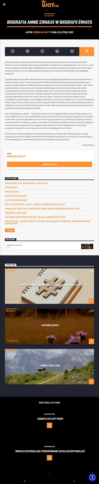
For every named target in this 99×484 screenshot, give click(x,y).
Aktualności (49, 16)
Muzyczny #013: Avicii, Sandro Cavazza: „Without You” (26, 183)
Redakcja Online (12, 300)
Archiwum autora (49, 164)
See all (10, 230)
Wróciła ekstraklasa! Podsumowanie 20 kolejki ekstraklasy (50, 451)
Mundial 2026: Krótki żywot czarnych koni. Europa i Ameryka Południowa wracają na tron (42, 208)
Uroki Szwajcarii (12, 191)
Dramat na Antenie (14, 245)
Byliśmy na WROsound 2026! (16, 196)
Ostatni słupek (11, 187)
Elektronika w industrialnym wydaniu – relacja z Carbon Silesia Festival (35, 217)
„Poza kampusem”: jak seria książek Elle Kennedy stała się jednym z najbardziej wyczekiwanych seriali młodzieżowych (47, 222)
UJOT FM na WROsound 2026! (16, 200)
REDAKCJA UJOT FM (42, 32)
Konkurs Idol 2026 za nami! (16, 213)
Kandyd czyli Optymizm (50, 418)
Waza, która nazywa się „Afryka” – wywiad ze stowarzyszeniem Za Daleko (35, 204)
